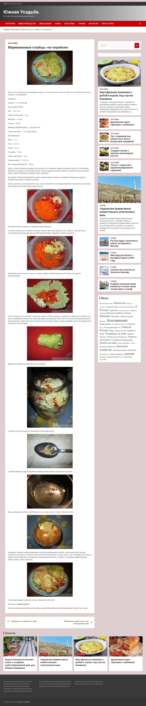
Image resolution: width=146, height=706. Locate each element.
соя (121, 357)
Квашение (103, 321)
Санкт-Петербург (124, 343)
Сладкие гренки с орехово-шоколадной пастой (121, 153)
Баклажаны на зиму (106, 303)
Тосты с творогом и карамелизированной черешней (121, 168)
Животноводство (27, 24)
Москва (131, 324)
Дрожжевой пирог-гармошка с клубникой (122, 123)
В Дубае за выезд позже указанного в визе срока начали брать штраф (123, 286)
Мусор (101, 327)
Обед (111, 331)
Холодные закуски (120, 350)
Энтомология (104, 354)
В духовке (113, 310)
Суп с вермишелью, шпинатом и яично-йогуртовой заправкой (122, 139)
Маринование (67, 608)
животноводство (117, 354)
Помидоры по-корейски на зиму (23, 621)
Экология (93, 24)
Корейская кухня (54, 608)
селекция (103, 357)
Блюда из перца (112, 307)
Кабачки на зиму (126, 316)
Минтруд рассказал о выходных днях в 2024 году (122, 258)
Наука (58, 24)
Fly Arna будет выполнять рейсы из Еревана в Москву (124, 243)
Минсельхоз (45, 24)
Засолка (105, 316)
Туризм (81, 24)
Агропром (10, 24)
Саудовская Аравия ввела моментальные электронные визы (117, 212)
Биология (119, 303)
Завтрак (102, 313)
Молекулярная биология (119, 324)
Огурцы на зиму (120, 331)
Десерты (133, 310)
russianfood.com (22, 604)
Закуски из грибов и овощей (37, 608)
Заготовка (69, 24)
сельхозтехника (113, 357)
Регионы (103, 337)
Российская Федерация (122, 340)
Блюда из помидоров (127, 307)
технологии (128, 357)
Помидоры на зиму (115, 333)
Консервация (117, 320)
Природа (130, 334)
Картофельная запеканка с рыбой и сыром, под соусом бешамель (116, 95)
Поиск (137, 45)
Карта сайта (108, 24)
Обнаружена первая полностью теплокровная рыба (76, 622)
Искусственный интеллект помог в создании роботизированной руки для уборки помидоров (20, 663)
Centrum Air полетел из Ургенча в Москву (122, 271)
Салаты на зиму (108, 343)
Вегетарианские (19, 608)
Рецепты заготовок (80, 608)
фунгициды (103, 359)
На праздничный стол (112, 327)
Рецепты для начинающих (117, 337)
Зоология (115, 316)
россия (129, 354)
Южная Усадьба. (21, 12)
